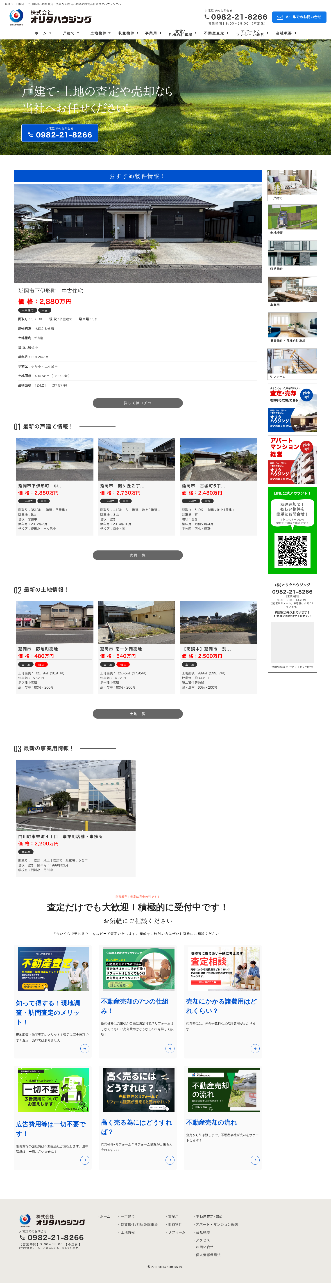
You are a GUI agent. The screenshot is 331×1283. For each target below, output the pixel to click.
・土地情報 (126, 1232)
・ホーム (103, 1216)
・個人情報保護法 (207, 1255)
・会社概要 (201, 1232)
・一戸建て (126, 1216)
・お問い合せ (203, 1247)
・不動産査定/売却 (208, 1216)
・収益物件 (173, 1224)
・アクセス (201, 1240)
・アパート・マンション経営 (215, 1224)
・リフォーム (175, 1232)
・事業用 (172, 1216)
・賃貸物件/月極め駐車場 (137, 1224)
